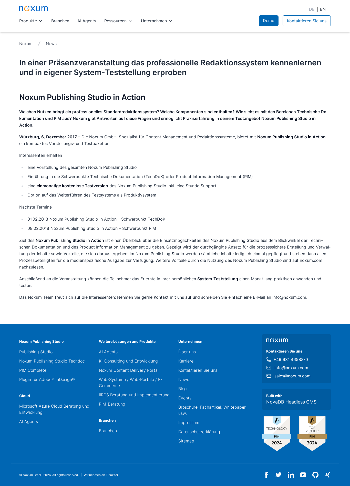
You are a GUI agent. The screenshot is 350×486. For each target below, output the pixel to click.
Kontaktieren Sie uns (197, 370)
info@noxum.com (291, 367)
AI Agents (86, 20)
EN (323, 9)
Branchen (60, 20)
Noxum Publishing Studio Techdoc (52, 361)
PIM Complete (32, 370)
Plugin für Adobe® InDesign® (47, 379)
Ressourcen (115, 20)
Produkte (28, 20)
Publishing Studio (36, 351)
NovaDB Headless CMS (291, 402)
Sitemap (186, 440)
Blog (182, 388)
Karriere (185, 361)
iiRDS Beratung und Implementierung (134, 394)
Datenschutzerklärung (199, 431)
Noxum (26, 43)
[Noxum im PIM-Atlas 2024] (276, 433)
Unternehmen (154, 20)
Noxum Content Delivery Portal (129, 370)
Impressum (188, 422)
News (51, 43)
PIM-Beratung (112, 404)
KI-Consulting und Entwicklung (128, 361)
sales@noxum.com (292, 375)
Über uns (187, 351)
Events (184, 397)
